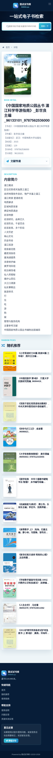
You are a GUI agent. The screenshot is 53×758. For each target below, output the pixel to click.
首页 (7, 47)
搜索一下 (44, 26)
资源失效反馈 (7, 719)
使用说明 (5, 710)
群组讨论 (12, 741)
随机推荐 (5, 694)
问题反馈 (5, 715)
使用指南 (5, 699)
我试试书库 (25, 754)
